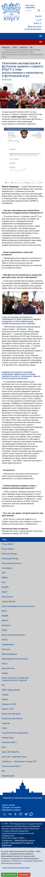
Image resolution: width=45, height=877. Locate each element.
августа (23, 47)
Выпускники (7, 597)
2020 (15, 47)
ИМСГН (5, 620)
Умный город (8, 737)
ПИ (3, 685)
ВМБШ (5, 577)
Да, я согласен (9, 875)
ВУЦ (4, 582)
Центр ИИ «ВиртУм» (11, 752)
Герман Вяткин (8, 601)
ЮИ (3, 771)
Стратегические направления (15, 733)
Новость (6, 47)
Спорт (4, 728)
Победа (5, 694)
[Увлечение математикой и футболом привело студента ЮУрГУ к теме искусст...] (22, 96)
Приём (5, 699)
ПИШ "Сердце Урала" (11, 690)
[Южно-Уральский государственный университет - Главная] (11, 11)
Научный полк (8, 668)
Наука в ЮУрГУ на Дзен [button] (15, 814)
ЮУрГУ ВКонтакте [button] (10, 814)
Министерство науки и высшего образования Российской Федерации (18, 842)
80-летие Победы (9, 554)
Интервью (6, 625)
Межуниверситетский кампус (15, 659)
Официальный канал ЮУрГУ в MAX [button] (31, 814)
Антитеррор (7, 568)
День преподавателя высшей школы (18, 606)
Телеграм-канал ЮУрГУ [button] (26, 814)
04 (31, 47)
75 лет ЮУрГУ (8, 544)
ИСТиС (5, 640)
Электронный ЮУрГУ (11, 766)
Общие (5, 673)
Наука (4, 663)
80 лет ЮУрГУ (8, 549)
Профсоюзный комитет (12, 718)
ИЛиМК (5, 616)
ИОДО (4, 630)
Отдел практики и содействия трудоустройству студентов (15, 679)
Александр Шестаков (11, 563)
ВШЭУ (4, 592)
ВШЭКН (5, 587)
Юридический (8, 776)
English (38, 16)
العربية (38, 20)
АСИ (4, 573)
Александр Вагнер (10, 558)
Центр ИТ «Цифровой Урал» (14, 757)
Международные (9, 654)
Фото (4, 747)
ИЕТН (4, 611)
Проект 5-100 (8, 709)
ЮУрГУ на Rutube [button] (20, 814)
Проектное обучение (11, 714)
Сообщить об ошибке (11, 807)
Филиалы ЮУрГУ (9, 742)
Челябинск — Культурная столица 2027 (19, 761)
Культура (6, 649)
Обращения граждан (11, 810)
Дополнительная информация (16, 868)
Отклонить (24, 875)
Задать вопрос (8, 805)
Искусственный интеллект (13, 635)
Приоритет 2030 (9, 704)
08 (5, 80)
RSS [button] (5, 814)
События (6, 723)
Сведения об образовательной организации (22, 798)
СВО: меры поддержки (30, 6)
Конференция (8, 644)
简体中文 (37, 23)
